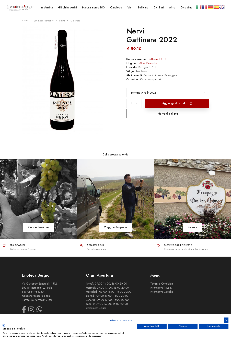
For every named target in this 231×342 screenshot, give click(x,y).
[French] (205, 7)
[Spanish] (216, 7)
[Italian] (199, 7)
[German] (210, 7)
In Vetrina (47, 7)
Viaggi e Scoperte (115, 227)
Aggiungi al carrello (175, 103)
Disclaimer (187, 7)
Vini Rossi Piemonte (44, 20)
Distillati (159, 7)
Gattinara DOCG (157, 59)
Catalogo (116, 7)
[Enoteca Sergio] (19, 7)
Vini (130, 7)
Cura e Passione (38, 227)
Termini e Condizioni (161, 284)
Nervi (62, 20)
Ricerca (192, 227)
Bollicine (143, 7)
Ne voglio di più (168, 114)
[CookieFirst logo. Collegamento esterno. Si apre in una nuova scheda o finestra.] (4, 325)
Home (25, 20)
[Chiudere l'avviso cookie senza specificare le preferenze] (226, 320)
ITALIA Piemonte (147, 63)
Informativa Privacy (161, 288)
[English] (222, 7)
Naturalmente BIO (93, 7)
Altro (172, 7)
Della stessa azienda (116, 154)
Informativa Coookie (162, 292)
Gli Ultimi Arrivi (67, 7)
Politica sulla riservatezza (121, 320)
